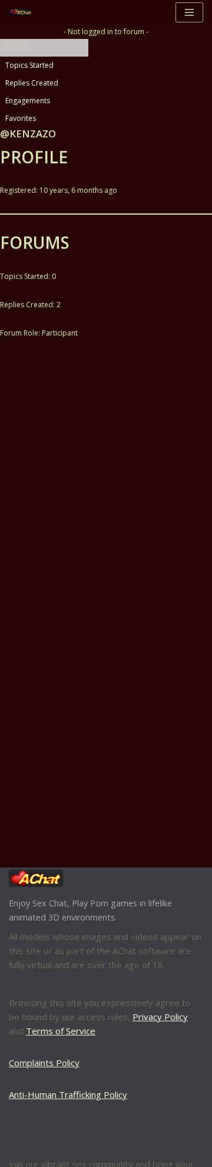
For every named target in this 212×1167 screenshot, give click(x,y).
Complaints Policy (44, 1063)
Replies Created (31, 83)
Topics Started (29, 65)
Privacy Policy (160, 1017)
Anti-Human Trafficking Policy (68, 1094)
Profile (16, 47)
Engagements (27, 101)
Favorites (20, 118)
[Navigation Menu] (189, 12)
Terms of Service (60, 1031)
